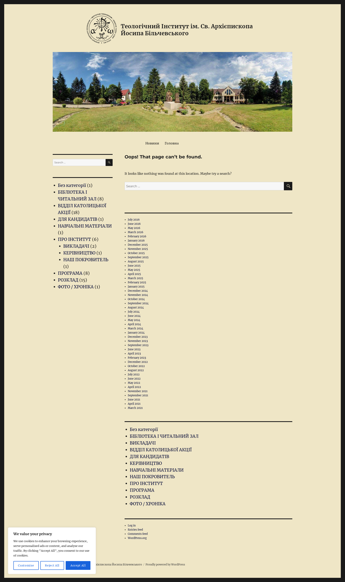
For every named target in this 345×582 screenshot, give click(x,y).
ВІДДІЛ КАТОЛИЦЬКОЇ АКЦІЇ (161, 449)
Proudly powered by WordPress (165, 564)
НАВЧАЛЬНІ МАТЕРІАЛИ (157, 470)
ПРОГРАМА (142, 490)
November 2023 (138, 341)
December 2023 (138, 337)
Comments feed (138, 534)
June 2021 (134, 399)
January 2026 (136, 240)
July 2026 (134, 219)
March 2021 (135, 408)
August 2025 (136, 261)
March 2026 (135, 232)
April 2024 (134, 324)
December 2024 (138, 290)
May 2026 (134, 228)
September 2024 (138, 303)
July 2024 (134, 311)
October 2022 (136, 366)
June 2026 (134, 224)
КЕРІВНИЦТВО (146, 463)
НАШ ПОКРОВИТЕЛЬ (152, 476)
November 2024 (138, 295)
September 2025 (138, 257)
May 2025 (134, 270)
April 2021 (134, 403)
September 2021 (138, 395)
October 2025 (136, 253)
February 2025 (137, 282)
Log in (132, 525)
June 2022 (134, 378)
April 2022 (134, 387)
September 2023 (138, 345)
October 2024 (136, 299)
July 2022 (134, 374)
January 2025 (136, 286)
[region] (52, 550)
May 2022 (134, 383)
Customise (26, 565)
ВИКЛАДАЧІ (143, 443)
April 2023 (134, 353)
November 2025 (138, 249)
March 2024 (135, 328)
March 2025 (135, 278)
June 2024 (134, 316)
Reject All (52, 565)
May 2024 (134, 320)
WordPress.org (137, 538)
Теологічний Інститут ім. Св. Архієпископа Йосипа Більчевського (187, 30)
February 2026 (137, 236)
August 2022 (136, 370)
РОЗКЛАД (140, 497)
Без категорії (144, 429)
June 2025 (134, 265)
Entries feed (135, 529)
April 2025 (134, 274)
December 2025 (138, 244)
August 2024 (136, 307)
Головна (172, 143)
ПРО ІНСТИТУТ (146, 483)
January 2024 (136, 332)
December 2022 (138, 362)
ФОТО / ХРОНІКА (148, 503)
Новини (152, 143)
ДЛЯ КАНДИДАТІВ (149, 456)
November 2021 (138, 391)
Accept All (78, 565)
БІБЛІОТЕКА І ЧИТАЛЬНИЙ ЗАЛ (164, 436)
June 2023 (134, 349)
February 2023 (137, 357)
